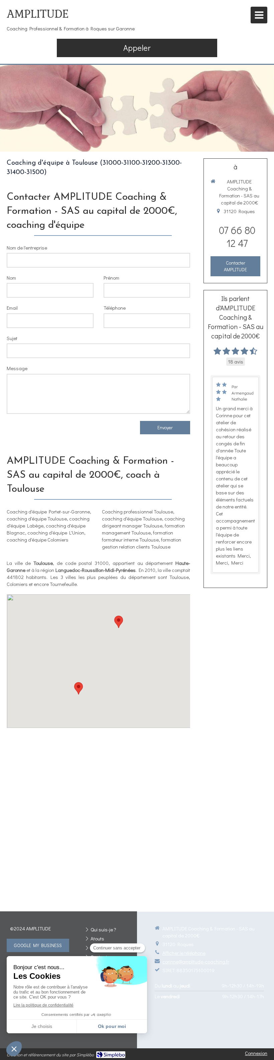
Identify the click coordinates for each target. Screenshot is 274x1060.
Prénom (111, 277)
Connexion (256, 1053)
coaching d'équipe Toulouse (37, 518)
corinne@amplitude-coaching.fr (195, 961)
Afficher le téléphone (184, 952)
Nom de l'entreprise (27, 247)
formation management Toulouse (143, 529)
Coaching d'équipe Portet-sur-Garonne (48, 511)
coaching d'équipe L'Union (55, 532)
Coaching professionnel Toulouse (137, 511)
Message (17, 368)
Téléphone (115, 307)
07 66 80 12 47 (237, 236)
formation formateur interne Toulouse (137, 536)
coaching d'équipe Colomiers (37, 539)
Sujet (12, 338)
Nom (11, 277)
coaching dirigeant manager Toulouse (143, 522)
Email (12, 307)
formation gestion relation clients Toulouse (141, 543)
